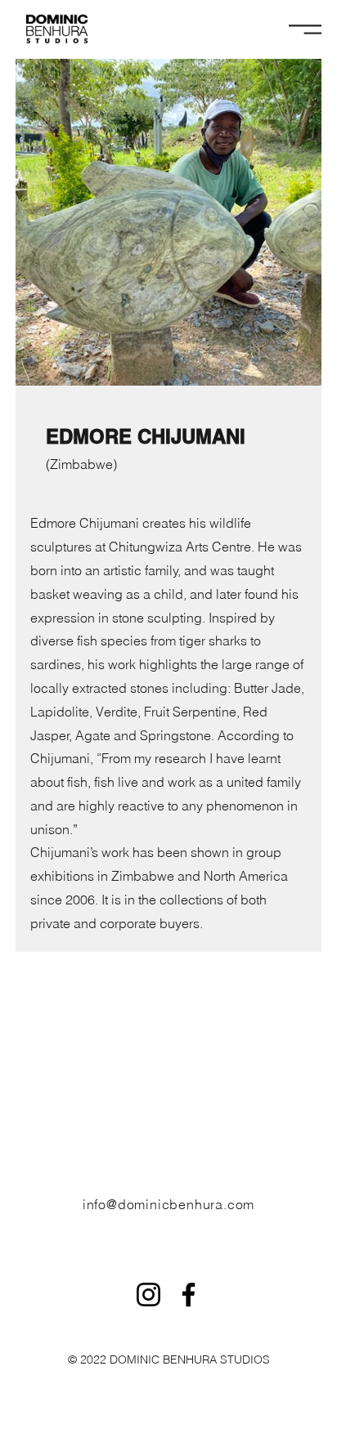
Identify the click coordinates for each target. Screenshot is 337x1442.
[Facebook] (188, 1294)
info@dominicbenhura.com (168, 1204)
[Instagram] (148, 1294)
